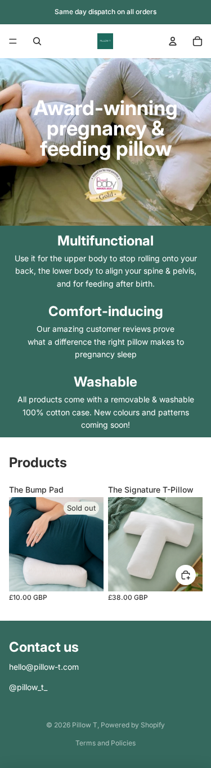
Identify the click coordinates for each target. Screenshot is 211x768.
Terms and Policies (105, 743)
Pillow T (84, 725)
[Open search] (37, 41)
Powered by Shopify (133, 725)
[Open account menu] (172, 41)
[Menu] (13, 41)
